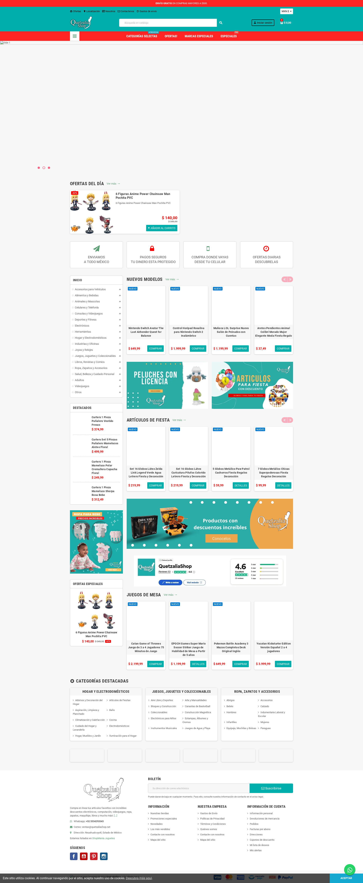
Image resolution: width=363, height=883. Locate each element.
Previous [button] (284, 279)
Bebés (229, 706)
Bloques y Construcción (163, 706)
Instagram (104, 856)
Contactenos (127, 11)
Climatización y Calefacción (90, 719)
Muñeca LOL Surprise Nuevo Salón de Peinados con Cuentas (231, 332)
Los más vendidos (160, 829)
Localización (91, 11)
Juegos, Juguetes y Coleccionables (181, 692)
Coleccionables (159, 712)
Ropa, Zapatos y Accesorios (257, 692)
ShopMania (98, 838)
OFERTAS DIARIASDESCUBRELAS (267, 259)
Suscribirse (272, 788)
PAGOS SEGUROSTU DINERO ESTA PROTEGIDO (153, 259)
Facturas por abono (260, 829)
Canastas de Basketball (197, 706)
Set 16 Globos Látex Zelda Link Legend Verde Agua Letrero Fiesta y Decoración (146, 472)
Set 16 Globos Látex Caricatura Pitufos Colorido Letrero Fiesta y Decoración (188, 472)
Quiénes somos (208, 829)
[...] (115, 815)
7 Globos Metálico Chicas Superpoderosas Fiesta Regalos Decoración (274, 472)
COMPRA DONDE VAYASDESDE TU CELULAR (210, 259)
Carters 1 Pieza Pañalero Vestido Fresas (102, 421)
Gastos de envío (147, 11)
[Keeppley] (200, 755)
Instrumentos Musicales (164, 728)
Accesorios (267, 700)
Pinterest (94, 856)
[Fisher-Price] (87, 755)
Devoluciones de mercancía (264, 818)
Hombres (231, 712)
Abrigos (230, 700)
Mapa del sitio (157, 839)
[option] (125, 212)
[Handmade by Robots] (125, 755)
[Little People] (238, 755)
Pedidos (254, 823)
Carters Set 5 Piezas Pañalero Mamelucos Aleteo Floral (105, 443)
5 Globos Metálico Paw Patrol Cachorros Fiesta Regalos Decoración (231, 472)
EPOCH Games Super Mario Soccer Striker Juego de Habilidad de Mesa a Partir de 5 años (188, 649)
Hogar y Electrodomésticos (106, 692)
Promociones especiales (163, 818)
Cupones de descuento (262, 839)
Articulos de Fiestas (119, 700)
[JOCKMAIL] (163, 755)
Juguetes (110, 838)
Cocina (113, 719)
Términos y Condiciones (213, 823)
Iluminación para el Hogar (123, 735)
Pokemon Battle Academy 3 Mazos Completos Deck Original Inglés (231, 647)
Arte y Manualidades (196, 700)
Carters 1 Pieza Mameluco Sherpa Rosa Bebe (103, 491)
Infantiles (231, 722)
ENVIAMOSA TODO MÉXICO (96, 259)
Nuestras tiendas (159, 813)
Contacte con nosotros (162, 834)
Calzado (265, 706)
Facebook (74, 856)
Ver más (113, 183)
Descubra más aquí (139, 878)
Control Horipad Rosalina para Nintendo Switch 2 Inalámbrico (188, 332)
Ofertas (75, 11)
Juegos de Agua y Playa (197, 728)
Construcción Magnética (198, 712)
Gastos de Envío (208, 813)
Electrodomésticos (119, 726)
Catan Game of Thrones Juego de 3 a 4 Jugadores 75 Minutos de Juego (146, 647)
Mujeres (265, 722)
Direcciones (256, 834)
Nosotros (110, 11)
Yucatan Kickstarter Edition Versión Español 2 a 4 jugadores (274, 647)
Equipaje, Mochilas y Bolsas (241, 728)
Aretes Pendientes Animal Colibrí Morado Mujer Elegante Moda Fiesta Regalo (273, 332)
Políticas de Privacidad (212, 818)
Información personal (261, 813)
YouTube (84, 856)
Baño (112, 710)
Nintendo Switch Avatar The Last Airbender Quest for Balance (146, 332)
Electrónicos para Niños (163, 718)
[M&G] (276, 755)
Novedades (156, 823)
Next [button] (290, 279)
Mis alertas (256, 850)
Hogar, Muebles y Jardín (88, 735)
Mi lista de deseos (259, 845)
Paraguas (266, 728)
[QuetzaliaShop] (81, 22)
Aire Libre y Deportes (162, 700)
